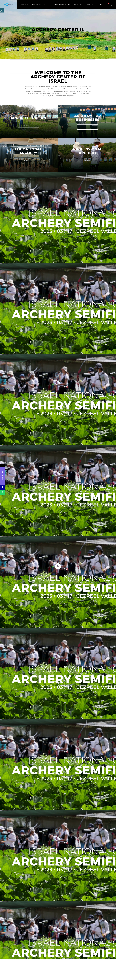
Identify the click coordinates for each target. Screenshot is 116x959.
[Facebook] (2, 487)
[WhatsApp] (2, 492)
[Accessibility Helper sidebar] (2, 10)
